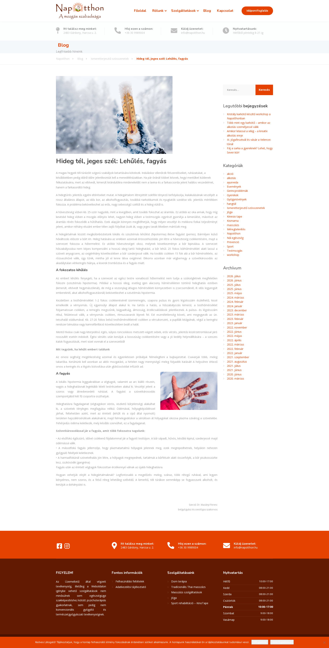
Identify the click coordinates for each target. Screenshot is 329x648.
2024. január (234, 306)
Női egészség (235, 238)
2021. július (234, 366)
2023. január (234, 323)
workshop (233, 255)
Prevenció (233, 242)
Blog (207, 10)
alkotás (231, 178)
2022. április (234, 340)
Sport (230, 246)
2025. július (234, 285)
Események (234, 186)
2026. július (234, 276)
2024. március (235, 297)
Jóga (229, 212)
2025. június (234, 289)
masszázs (233, 225)
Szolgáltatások (183, 10)
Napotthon (233, 233)
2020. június (234, 374)
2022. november (237, 327)
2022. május (234, 336)
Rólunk (157, 10)
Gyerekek (232, 195)
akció (230, 174)
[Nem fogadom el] (324, 642)
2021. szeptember (238, 357)
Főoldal (140, 10)
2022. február (235, 349)
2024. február (235, 302)
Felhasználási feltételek (130, 581)
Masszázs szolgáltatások (186, 592)
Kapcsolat (225, 10)
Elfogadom (260, 642)
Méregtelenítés (236, 229)
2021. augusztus (237, 361)
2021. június (234, 370)
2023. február (235, 319)
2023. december (237, 310)
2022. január (234, 353)
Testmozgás (234, 250)
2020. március (235, 378)
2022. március (235, 344)
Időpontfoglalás (257, 10)
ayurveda (232, 182)
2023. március (235, 314)
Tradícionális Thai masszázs (188, 587)
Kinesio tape (234, 216)
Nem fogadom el (281, 642)
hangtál (231, 204)
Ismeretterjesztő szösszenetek (246, 208)
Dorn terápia (179, 581)
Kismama (233, 220)
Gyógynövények (237, 199)
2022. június (234, 331)
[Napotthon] (80, 11)
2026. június (234, 280)
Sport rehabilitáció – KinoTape (189, 603)
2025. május (234, 293)
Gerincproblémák (237, 191)
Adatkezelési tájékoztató (131, 587)
